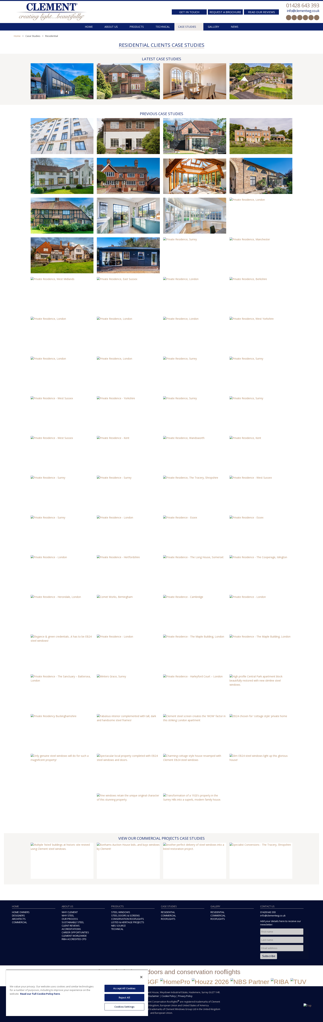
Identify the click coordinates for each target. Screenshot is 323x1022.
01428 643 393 (302, 5)
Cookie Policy (169, 996)
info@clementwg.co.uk (303, 10)
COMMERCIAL (19, 922)
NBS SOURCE (118, 925)
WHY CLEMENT (70, 912)
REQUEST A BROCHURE (225, 12)
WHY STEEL (68, 915)
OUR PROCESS (70, 919)
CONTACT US (267, 906)
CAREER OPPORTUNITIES (75, 932)
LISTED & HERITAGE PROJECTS (127, 922)
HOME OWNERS (21, 912)
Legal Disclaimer (150, 996)
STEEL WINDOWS (120, 912)
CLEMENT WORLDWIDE (74, 935)
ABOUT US (111, 26)
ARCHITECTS (19, 919)
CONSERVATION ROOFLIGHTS (127, 919)
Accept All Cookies (124, 988)
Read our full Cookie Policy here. (40, 993)
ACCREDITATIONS (71, 929)
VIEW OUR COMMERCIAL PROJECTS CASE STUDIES (161, 838)
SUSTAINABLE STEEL (73, 922)
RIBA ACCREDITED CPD (74, 939)
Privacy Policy (185, 996)
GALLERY (213, 26)
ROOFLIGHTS (168, 919)
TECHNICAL (163, 26)
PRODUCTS (137, 26)
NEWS (234, 26)
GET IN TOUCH (189, 12)
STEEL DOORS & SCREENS (125, 915)
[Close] (141, 977)
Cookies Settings (124, 1006)
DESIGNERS (18, 915)
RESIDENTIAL (168, 912)
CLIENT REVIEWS (71, 925)
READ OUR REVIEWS (261, 12)
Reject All (124, 997)
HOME (89, 26)
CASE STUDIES (187, 26)
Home (17, 36)
